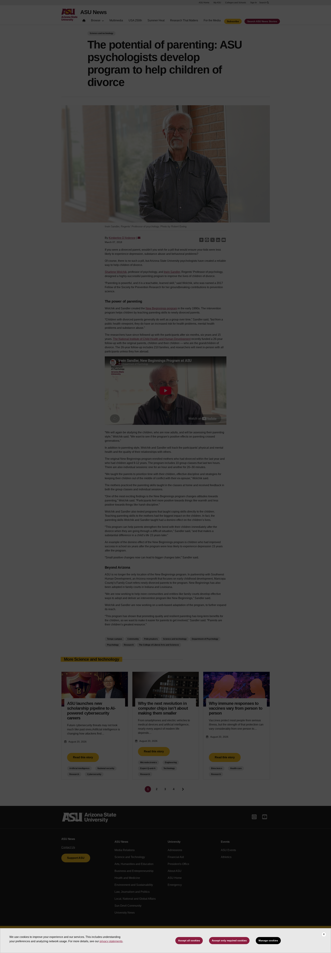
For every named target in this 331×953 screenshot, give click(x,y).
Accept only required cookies (229, 940)
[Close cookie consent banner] (323, 934)
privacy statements (111, 941)
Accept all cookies (189, 940)
